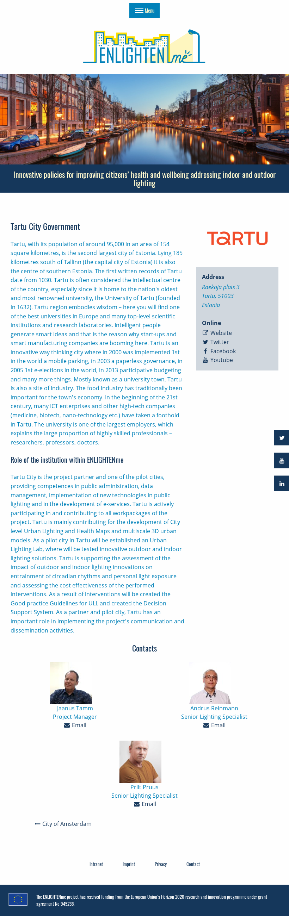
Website (220, 333)
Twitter (219, 342)
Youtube (221, 360)
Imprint (129, 863)
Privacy (161, 863)
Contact (193, 863)
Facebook (222, 351)
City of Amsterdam (66, 824)
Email (78, 725)
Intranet (96, 863)
